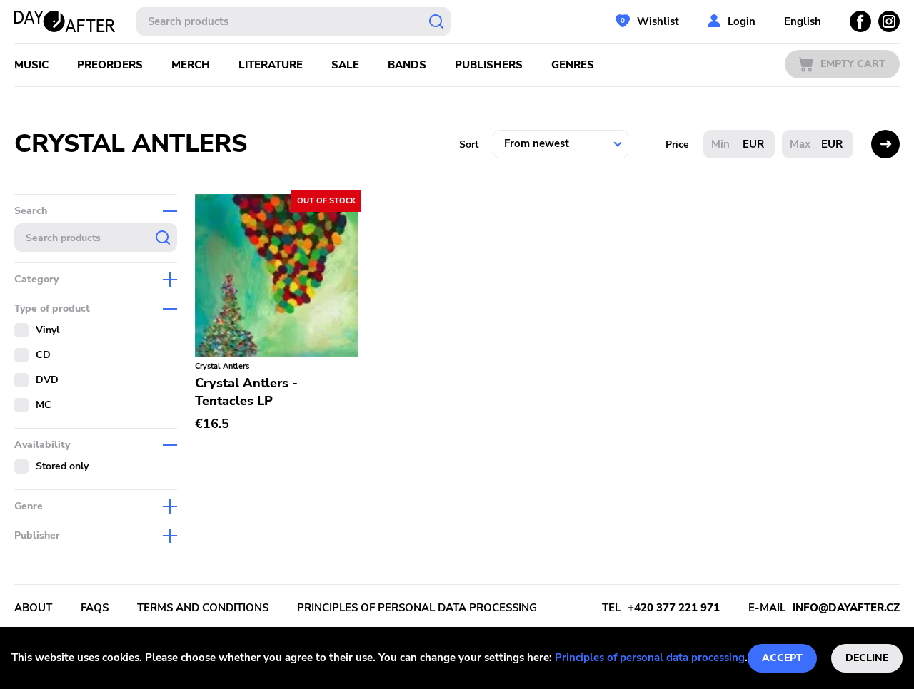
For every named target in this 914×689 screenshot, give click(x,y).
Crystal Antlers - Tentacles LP (246, 391)
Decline (866, 658)
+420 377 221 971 (674, 608)
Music (31, 65)
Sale (345, 65)
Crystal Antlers (222, 366)
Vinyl (47, 330)
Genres (572, 65)
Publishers (489, 65)
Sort (468, 144)
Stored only (62, 466)
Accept (782, 658)
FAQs (95, 608)
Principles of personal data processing (650, 657)
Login (741, 21)
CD (43, 355)
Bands (407, 65)
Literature (270, 65)
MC (43, 405)
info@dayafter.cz (846, 608)
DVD (47, 380)
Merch (190, 65)
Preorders (110, 65)
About (33, 608)
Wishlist (658, 21)
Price (677, 144)
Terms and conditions (202, 608)
